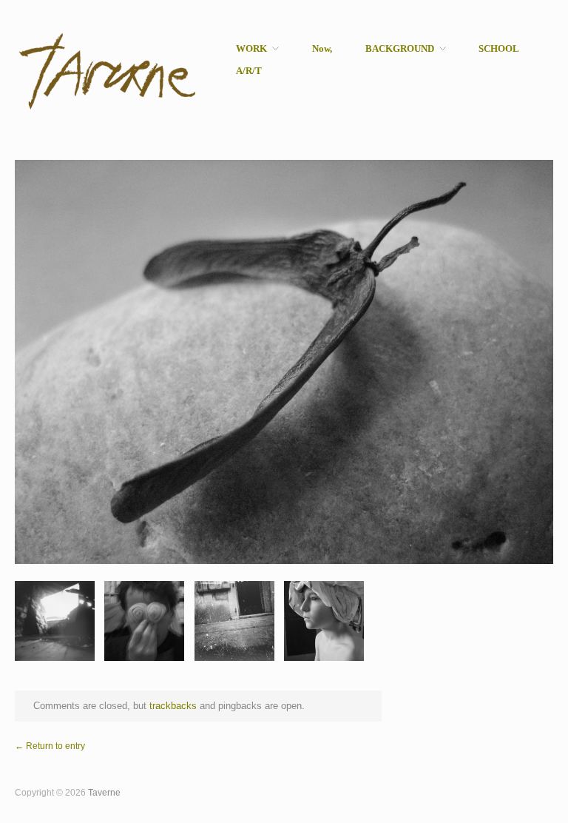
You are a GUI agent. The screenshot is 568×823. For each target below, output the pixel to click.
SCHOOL (499, 49)
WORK (251, 49)
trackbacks (173, 705)
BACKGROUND (399, 49)
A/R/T (249, 71)
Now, (322, 49)
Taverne (104, 792)
